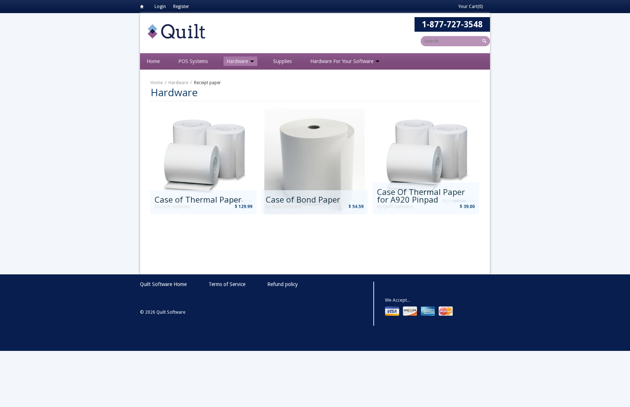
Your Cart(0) (470, 6)
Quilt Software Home (163, 284)
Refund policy (282, 284)
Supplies (282, 61)
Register (181, 6)
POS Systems (193, 61)
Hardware (237, 61)
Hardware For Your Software (342, 61)
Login (160, 6)
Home (143, 8)
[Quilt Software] (176, 31)
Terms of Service (227, 284)
